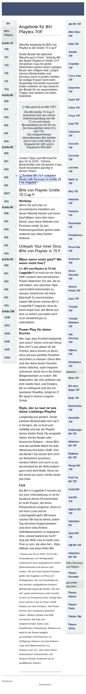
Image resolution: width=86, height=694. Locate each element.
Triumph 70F (73, 308)
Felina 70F (74, 107)
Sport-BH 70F (73, 535)
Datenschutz (45, 684)
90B (6, 213)
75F (6, 81)
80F (6, 133)
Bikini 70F (73, 377)
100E (7, 341)
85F (6, 185)
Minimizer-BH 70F (74, 443)
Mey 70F (73, 191)
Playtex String (72, 626)
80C (6, 109)
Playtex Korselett (73, 574)
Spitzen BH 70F (74, 511)
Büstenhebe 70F (75, 407)
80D (6, 117)
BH (8, 23)
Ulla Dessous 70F (73, 338)
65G (53, 128)
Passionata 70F (74, 225)
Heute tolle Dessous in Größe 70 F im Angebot (40, 181)
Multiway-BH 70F (73, 455)
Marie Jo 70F (73, 181)
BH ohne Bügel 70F (74, 387)
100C (7, 325)
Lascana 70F (73, 169)
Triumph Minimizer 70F (73, 322)
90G (6, 253)
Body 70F (73, 397)
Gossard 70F (73, 145)
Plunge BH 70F (74, 467)
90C (6, 221)
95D (6, 281)
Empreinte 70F (74, 89)
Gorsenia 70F (73, 157)
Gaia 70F (73, 123)
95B (6, 265)
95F (6, 297)
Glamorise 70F (74, 133)
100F (7, 349)
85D (6, 169)
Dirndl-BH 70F (73, 419)
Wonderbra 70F (74, 364)
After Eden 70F (74, 33)
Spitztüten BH (73, 523)
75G (6, 89)
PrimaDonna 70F (75, 237)
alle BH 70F (74, 23)
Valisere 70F (72, 352)
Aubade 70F (72, 53)
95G (6, 305)
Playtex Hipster (72, 594)
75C (6, 57)
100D (7, 333)
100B (7, 317)
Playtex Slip (74, 616)
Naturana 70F (73, 201)
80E (6, 125)
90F (6, 245)
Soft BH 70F (72, 499)
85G (6, 201)
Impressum (7, 681)
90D (6, 229)
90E (6, 237)
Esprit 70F (74, 99)
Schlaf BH (73, 489)
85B (6, 153)
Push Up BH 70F (73, 479)
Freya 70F (74, 115)
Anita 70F (73, 43)
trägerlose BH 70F (74, 555)
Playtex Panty (72, 606)
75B (6, 49)
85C (6, 161)
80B (6, 101)
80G (6, 141)
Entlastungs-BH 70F (75, 431)
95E (6, 289)
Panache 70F (73, 213)
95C (6, 273)
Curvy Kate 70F (74, 77)
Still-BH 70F (74, 545)
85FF (7, 193)
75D (6, 65)
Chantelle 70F (73, 65)
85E (6, 177)
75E (6, 73)
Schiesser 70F (74, 260)
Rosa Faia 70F (74, 249)
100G (7, 357)
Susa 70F (73, 298)
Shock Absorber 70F (73, 274)
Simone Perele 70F (74, 288)
